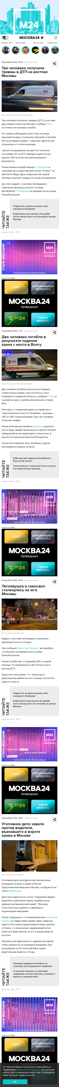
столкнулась (41, 167)
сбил (28, 674)
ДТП (18, 232)
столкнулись (22, 191)
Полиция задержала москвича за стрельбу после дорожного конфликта (32, 965)
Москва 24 (29, 37)
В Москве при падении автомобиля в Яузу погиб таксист (32, 459)
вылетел (37, 426)
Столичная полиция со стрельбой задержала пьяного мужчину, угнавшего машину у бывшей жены (34, 974)
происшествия (8, 232)
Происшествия (31, 62)
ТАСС (49, 124)
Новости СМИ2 (8, 278)
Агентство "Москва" (28, 648)
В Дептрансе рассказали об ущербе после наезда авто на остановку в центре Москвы (34, 216)
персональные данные (28, 1069)
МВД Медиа (14, 891)
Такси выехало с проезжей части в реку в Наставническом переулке (34, 467)
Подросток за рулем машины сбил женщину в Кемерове (30, 207)
